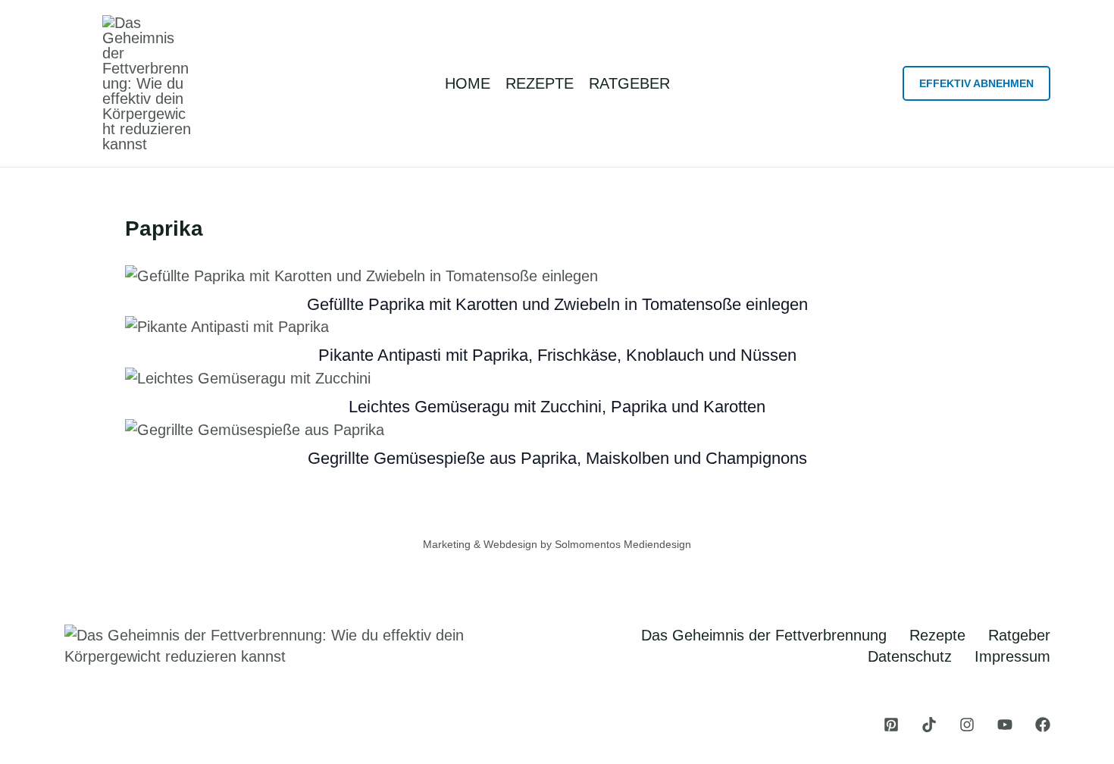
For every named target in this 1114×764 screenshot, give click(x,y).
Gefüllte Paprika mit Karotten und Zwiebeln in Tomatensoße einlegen (557, 304)
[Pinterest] (891, 724)
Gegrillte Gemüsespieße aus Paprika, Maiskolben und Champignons (557, 458)
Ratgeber (1019, 635)
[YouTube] (1004, 724)
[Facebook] (1042, 724)
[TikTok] (929, 724)
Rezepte (937, 635)
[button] (976, 83)
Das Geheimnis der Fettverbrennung (764, 635)
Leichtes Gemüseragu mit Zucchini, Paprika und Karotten (557, 406)
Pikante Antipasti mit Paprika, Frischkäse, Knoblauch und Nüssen (557, 355)
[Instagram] (967, 724)
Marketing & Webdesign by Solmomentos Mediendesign (557, 544)
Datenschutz (910, 656)
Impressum (1012, 656)
